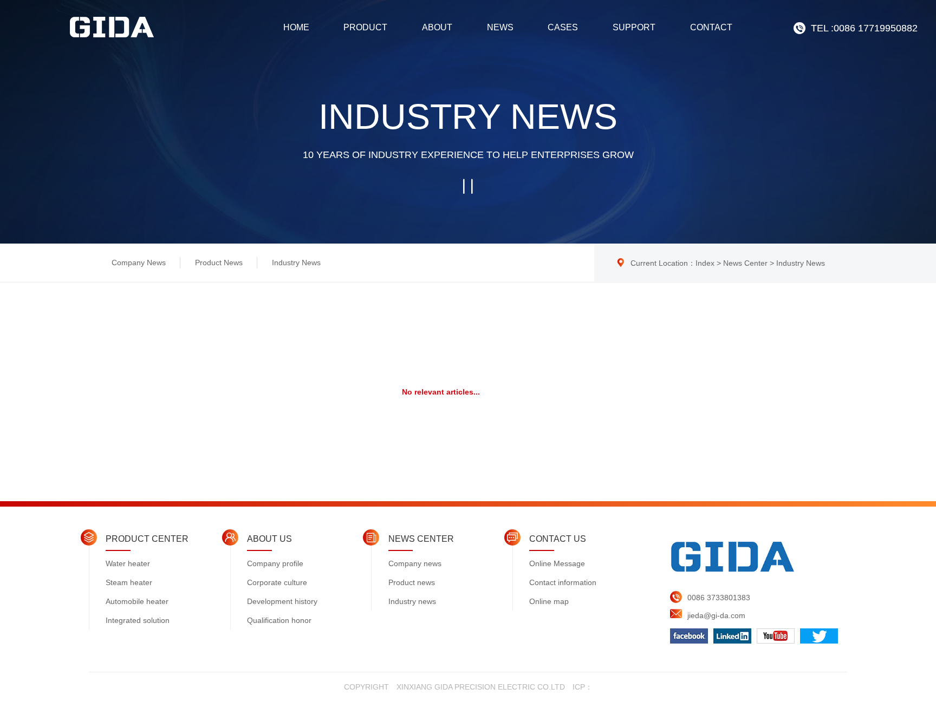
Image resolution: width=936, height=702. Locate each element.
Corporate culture (277, 582)
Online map (549, 601)
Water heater (128, 563)
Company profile (275, 563)
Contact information (562, 582)
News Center (745, 263)
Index (705, 263)
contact (711, 27)
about (437, 27)
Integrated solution (138, 620)
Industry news (296, 262)
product (365, 27)
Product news (219, 262)
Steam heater (129, 582)
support (634, 27)
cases (563, 27)
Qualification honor (279, 620)
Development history (282, 601)
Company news (139, 262)
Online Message (557, 563)
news (500, 27)
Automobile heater (137, 601)
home (296, 27)
